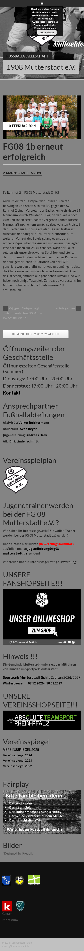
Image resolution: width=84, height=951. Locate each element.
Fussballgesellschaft (27, 56)
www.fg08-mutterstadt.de (15, 946)
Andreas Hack (36, 435)
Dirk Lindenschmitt (24, 441)
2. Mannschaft (15, 173)
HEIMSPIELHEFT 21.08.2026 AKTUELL (36, 334)
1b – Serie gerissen (66, 308)
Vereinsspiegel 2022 (17, 766)
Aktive (36, 173)
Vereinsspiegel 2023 (17, 760)
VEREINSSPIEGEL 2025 (21, 749)
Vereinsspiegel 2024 (17, 755)
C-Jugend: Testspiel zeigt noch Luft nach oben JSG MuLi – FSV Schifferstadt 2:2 (22, 313)
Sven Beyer (28, 429)
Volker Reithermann (34, 423)
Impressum (10, 920)
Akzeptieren (47, 32)
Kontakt (12, 393)
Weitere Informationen (45, 28)
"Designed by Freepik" (18, 853)
